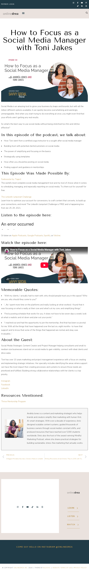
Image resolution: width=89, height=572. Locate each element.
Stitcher (57, 235)
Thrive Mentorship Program (13, 401)
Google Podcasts (35, 235)
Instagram (5, 381)
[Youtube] (82, 2)
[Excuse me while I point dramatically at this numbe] (61, 556)
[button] (23, 13)
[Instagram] (73, 2)
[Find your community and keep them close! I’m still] (27, 556)
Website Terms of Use (62, 568)
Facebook (5, 384)
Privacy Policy (80, 568)
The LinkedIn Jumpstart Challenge (16, 197)
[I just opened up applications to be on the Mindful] (9, 556)
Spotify (47, 235)
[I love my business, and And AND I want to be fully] (79, 556)
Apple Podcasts (19, 235)
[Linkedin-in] (82, 6)
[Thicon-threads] (86, 6)
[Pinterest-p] (86, 2)
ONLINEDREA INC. (21, 568)
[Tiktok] (77, 6)
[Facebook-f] (77, 2)
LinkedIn (5, 388)
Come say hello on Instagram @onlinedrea (44, 547)
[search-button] (87, 13)
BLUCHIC (46, 568)
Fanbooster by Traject (11, 179)
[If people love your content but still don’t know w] (44, 556)
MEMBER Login (7, 4)
